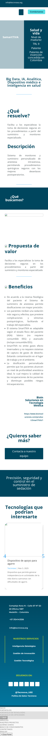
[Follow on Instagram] (16, 684)
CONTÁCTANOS (6, 729)
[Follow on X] (21, 684)
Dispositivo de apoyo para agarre (22, 562)
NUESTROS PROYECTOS (9, 722)
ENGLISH (3, 731)
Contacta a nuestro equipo (24, 453)
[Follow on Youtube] (32, 684)
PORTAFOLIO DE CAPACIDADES (12, 715)
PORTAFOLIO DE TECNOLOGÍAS (12, 712)
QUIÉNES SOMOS (7, 725)
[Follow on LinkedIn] (27, 684)
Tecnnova (11, 568)
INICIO (2, 708)
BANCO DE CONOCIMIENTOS (11, 727)
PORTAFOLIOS (5, 710)
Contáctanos (36, 11)
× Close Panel (6, 734)
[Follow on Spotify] (37, 684)
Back (4, 717)
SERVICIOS (4, 720)
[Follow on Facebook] (11, 684)
